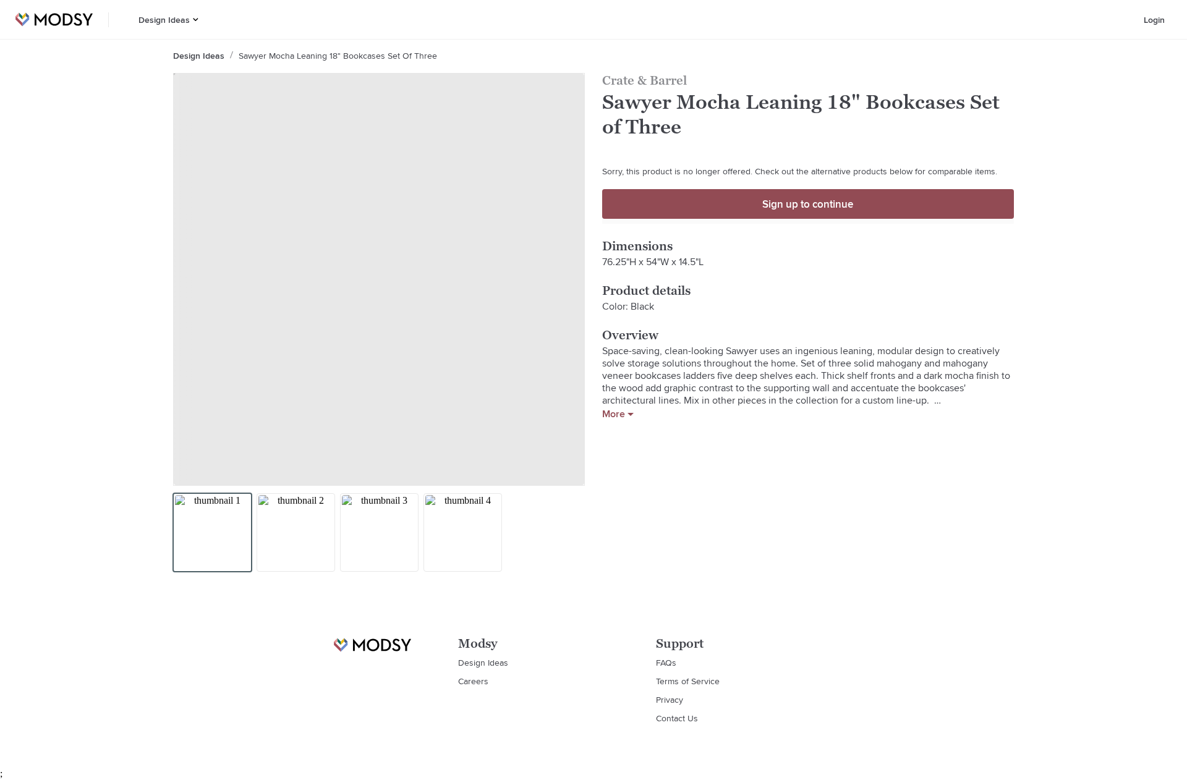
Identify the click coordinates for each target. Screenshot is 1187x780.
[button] (195, 19)
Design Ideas (164, 20)
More (613, 414)
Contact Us (677, 718)
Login (1154, 20)
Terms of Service (688, 681)
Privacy (669, 699)
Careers (473, 681)
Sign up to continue (807, 204)
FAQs (666, 662)
